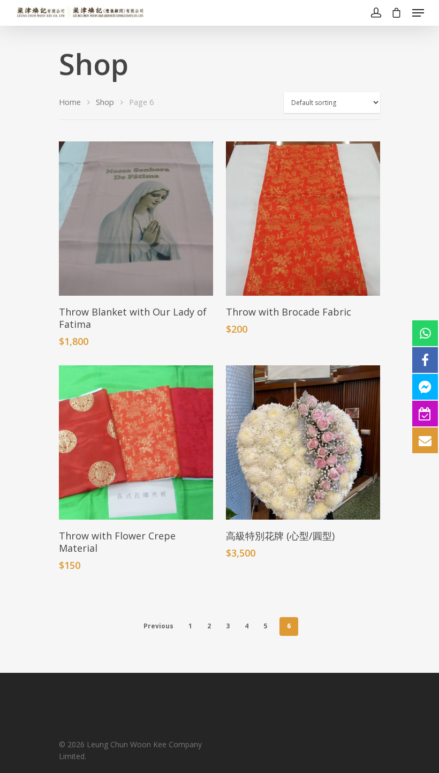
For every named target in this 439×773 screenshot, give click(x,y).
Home (70, 101)
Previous (158, 626)
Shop (105, 101)
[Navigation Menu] (418, 12)
